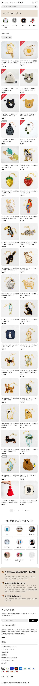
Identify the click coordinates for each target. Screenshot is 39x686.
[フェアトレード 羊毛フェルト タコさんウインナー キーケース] (10, 490)
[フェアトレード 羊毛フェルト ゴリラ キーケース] (10, 129)
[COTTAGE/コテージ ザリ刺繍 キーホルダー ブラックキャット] (10, 257)
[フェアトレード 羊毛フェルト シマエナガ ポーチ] (10, 77)
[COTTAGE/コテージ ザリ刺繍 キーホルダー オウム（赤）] (29, 206)
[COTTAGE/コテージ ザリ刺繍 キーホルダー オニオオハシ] (10, 231)
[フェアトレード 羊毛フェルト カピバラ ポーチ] (29, 464)
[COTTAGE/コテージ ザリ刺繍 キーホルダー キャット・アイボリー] (10, 50)
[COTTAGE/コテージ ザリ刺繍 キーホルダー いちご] (29, 180)
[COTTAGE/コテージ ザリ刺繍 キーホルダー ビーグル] (10, 360)
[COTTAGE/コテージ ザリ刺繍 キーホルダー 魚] (10, 308)
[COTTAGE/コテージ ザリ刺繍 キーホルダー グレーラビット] (10, 206)
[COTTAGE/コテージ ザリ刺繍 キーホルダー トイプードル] (29, 334)
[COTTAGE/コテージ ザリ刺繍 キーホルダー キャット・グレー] (29, 231)
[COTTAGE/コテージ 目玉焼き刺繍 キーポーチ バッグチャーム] (29, 50)
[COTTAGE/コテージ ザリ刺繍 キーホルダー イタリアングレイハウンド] (29, 360)
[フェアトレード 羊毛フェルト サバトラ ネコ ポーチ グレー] (29, 77)
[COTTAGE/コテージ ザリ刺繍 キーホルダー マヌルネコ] (10, 283)
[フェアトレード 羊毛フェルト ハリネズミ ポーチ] (10, 154)
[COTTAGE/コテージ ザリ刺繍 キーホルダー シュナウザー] (29, 387)
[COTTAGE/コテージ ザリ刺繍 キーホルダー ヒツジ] (29, 283)
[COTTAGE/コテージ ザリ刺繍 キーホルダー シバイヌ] (29, 413)
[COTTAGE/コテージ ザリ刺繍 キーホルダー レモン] (10, 180)
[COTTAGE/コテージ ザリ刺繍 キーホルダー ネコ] (29, 257)
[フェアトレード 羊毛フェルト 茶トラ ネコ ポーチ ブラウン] (29, 103)
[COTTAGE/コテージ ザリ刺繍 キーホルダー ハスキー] (29, 154)
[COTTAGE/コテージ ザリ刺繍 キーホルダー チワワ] (10, 387)
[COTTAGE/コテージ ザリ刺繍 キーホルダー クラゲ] (29, 438)
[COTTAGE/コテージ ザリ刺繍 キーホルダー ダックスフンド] (10, 438)
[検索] (35, 7)
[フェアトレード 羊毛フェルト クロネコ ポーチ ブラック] (10, 103)
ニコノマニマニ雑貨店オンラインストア (17, 683)
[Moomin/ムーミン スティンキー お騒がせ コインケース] (29, 490)
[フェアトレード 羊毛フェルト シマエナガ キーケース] (29, 129)
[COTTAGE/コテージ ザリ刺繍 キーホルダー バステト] (29, 308)
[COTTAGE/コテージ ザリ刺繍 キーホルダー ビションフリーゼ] (10, 413)
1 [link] (11, 510)
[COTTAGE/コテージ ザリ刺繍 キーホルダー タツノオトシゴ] (10, 464)
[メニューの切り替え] (2, 2)
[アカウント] (33, 2)
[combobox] (19, 6)
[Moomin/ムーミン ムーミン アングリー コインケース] (10, 334)
